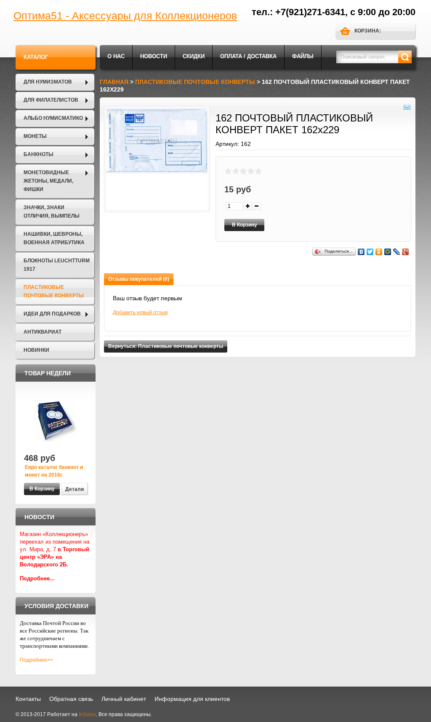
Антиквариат (42, 332)
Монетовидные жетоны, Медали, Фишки (48, 181)
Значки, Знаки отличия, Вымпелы (52, 212)
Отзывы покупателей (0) (138, 279)
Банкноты (38, 154)
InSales (87, 714)
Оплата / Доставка (248, 56)
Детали (74, 489)
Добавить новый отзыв (140, 312)
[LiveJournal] (396, 251)
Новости (153, 56)
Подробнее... (37, 578)
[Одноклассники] (379, 251)
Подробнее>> (36, 660)
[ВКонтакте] (361, 251)
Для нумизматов (48, 82)
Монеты (35, 136)
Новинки (36, 350)
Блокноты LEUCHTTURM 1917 (57, 265)
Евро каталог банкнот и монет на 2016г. (54, 471)
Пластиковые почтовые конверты (54, 291)
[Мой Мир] (387, 251)
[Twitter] (370, 251)
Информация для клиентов (192, 698)
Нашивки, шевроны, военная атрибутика (54, 238)
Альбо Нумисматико (53, 118)
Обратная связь (71, 698)
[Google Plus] (405, 251)
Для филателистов (51, 100)
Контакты (28, 698)
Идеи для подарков (52, 314)
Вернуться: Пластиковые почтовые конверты (165, 346)
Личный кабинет (123, 698)
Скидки (194, 56)
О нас (116, 56)
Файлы (303, 56)
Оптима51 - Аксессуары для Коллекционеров (125, 16)
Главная (114, 81)
